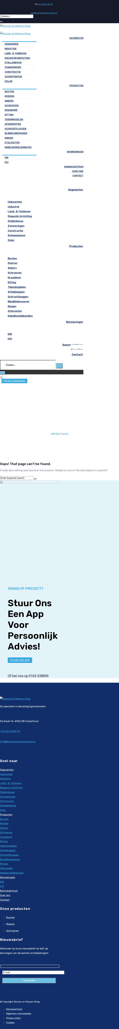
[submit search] (1, 21)
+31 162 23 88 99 (45, 4)
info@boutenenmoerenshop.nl (44, 13)
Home (59, 429)
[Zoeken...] (28, 364)
